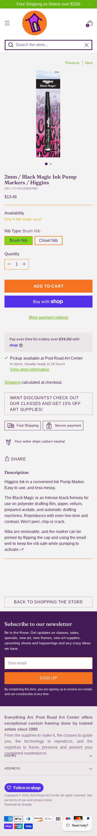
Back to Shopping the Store (48, 602)
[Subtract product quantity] (9, 264)
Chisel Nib (48, 240)
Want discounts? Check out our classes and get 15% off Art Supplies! (45, 403)
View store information (29, 369)
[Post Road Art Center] (48, 22)
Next (89, 63)
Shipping (12, 382)
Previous (72, 63)
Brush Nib (18, 240)
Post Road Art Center (44, 795)
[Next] (89, 4)
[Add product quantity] (24, 264)
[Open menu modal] (7, 23)
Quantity (11, 254)
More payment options (48, 317)
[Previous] (7, 4)
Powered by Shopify (18, 804)
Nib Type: (22, 231)
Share (18, 459)
